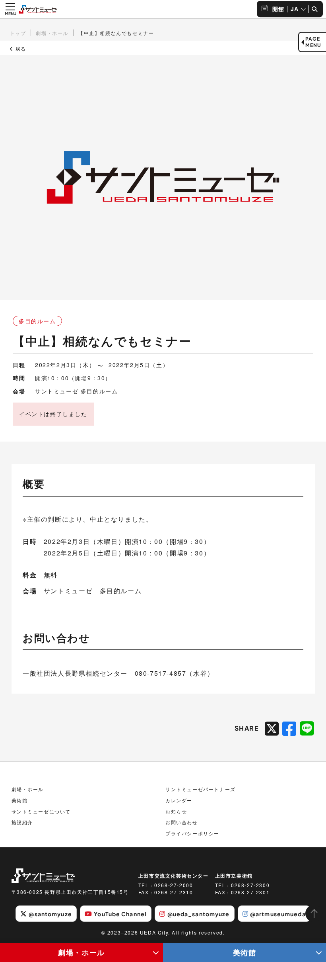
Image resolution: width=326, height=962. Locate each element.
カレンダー (178, 800)
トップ (18, 32)
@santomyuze (50, 913)
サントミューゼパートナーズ (200, 789)
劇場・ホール (81, 952)
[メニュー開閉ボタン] (10, 9)
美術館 (244, 952)
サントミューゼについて (41, 811)
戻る (20, 48)
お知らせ (176, 811)
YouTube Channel (120, 913)
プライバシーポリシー (192, 833)
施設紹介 (22, 822)
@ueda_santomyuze (198, 913)
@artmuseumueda (278, 913)
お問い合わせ (181, 822)
